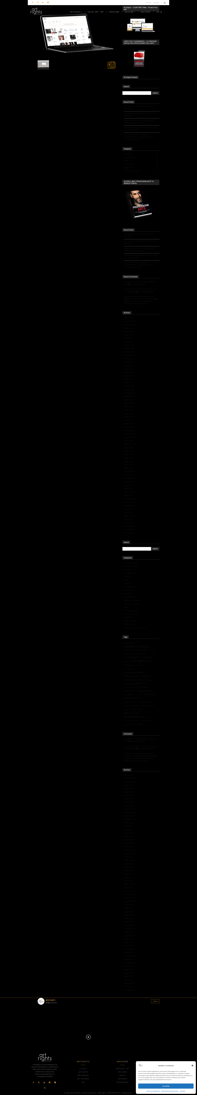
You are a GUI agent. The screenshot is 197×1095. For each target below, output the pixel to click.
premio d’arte (136, 709)
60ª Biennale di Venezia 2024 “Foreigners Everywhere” (138, 107)
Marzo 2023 (128, 342)
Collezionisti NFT (130, 587)
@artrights (50, 1000)
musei (126, 705)
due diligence (129, 694)
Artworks (127, 583)
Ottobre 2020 (129, 441)
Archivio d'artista (129, 650)
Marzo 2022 (128, 383)
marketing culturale (130, 702)
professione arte (134, 716)
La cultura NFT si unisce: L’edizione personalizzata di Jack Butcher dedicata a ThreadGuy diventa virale (139, 137)
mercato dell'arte (145, 702)
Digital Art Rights (130, 691)
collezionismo (129, 683)
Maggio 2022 (128, 376)
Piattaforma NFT (148, 705)
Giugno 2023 (128, 331)
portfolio (126, 709)
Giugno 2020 (128, 454)
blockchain (129, 665)
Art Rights (127, 570)
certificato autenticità (134, 672)
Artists (126, 580)
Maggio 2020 (128, 458)
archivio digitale (141, 650)
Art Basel (151, 650)
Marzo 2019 (128, 488)
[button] (192, 1065)
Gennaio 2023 (129, 348)
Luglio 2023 (128, 328)
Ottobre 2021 (129, 400)
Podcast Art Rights (130, 621)
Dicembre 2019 (129, 471)
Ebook (126, 607)
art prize (127, 661)
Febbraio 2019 (129, 492)
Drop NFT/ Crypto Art (132, 604)
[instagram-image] (48, 1016)
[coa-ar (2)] (77, 57)
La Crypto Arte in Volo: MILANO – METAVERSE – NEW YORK (141, 115)
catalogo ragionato (130, 669)
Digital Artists (144, 687)
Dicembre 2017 (129, 533)
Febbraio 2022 (129, 386)
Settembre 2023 (130, 324)
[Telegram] (55, 1082)
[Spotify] (48, 3)
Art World (127, 576)
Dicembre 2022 (129, 352)
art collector (128, 653)
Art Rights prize (129, 573)
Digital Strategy (145, 691)
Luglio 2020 (128, 451)
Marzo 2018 (128, 523)
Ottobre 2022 (129, 359)
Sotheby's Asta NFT (130, 724)
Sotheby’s (141, 724)
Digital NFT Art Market (132, 600)
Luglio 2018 (128, 509)
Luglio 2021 (128, 410)
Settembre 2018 (130, 506)
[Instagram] (38, 3)
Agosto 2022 (128, 365)
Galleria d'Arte (150, 694)
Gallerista (142, 698)
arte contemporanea (132, 657)
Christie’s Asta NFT (130, 680)
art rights (138, 661)
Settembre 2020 (130, 444)
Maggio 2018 (128, 516)
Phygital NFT (128, 617)
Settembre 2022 (130, 362)
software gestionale (146, 721)
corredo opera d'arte (130, 687)
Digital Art (127, 593)
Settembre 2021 (130, 403)
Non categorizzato (131, 614)
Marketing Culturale (131, 611)
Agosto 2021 (128, 406)
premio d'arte (131, 713)
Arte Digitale (147, 657)
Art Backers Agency (131, 563)
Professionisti (129, 624)
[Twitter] (45, 1088)
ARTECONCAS (141, 653)
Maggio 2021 (128, 417)
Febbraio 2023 (129, 345)
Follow (155, 1001)
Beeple (149, 661)
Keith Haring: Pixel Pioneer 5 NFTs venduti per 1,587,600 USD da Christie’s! (140, 122)
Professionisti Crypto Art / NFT (135, 628)
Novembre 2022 (130, 355)
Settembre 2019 (130, 478)
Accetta (165, 1086)
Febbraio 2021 (129, 427)
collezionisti (141, 683)
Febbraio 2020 (129, 468)
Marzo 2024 (128, 318)
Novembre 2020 (130, 437)
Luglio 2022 (128, 369)
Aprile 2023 (128, 338)
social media (149, 717)
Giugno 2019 (128, 482)
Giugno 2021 (128, 413)
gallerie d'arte (130, 698)
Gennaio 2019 (129, 495)
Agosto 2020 (128, 447)
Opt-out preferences (153, 1091)
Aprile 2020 (128, 461)
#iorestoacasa (129, 643)
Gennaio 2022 (129, 389)
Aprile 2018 (128, 519)
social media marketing (131, 721)
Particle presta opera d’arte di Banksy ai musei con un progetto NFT (140, 129)
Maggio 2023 (128, 335)
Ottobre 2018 (129, 502)
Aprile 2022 (128, 379)
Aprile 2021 (128, 420)
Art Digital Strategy (131, 566)
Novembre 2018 (130, 499)
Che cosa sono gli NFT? (138, 284)
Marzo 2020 (128, 465)
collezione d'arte (144, 680)
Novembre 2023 (130, 321)
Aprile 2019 (128, 485)
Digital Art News (130, 597)
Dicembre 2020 (129, 434)
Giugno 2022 (128, 372)
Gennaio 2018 (129, 529)
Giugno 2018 (128, 512)
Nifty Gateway (135, 706)
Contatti (182, 1091)
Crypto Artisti (128, 590)
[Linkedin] (43, 3)
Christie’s (146, 676)
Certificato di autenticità (132, 676)
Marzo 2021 (128, 424)
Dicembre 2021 (129, 393)
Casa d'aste (140, 665)
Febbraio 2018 (129, 526)
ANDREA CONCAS (136, 646)
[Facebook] (33, 3)
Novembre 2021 (130, 396)
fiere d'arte (139, 694)
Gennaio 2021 (129, 430)
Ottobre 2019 (129, 475)
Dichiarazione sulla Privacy (170, 1091)
